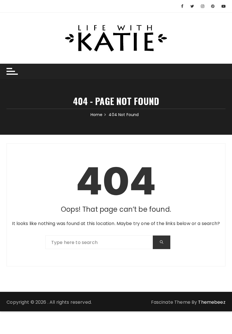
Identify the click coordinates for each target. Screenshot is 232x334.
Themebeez (211, 302)
